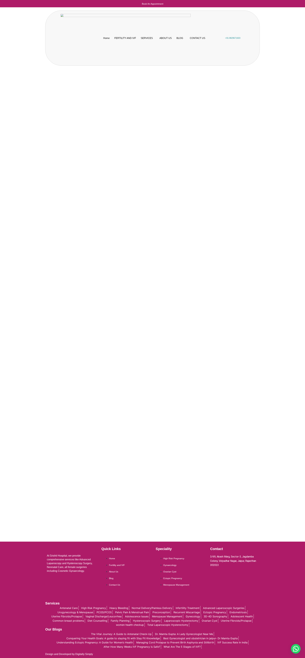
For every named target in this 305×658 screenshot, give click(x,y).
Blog (111, 578)
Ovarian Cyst (169, 571)
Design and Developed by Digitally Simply (69, 654)
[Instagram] (242, 573)
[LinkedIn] (227, 573)
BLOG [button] (179, 38)
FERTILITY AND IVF (125, 38)
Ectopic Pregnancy (172, 578)
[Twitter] (220, 573)
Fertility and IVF (117, 565)
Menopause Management (176, 585)
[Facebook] (213, 573)
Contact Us (114, 585)
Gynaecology (169, 565)
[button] (296, 649)
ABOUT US (165, 38)
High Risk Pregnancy (173, 558)
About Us (113, 571)
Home (106, 38)
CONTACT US (197, 38)
